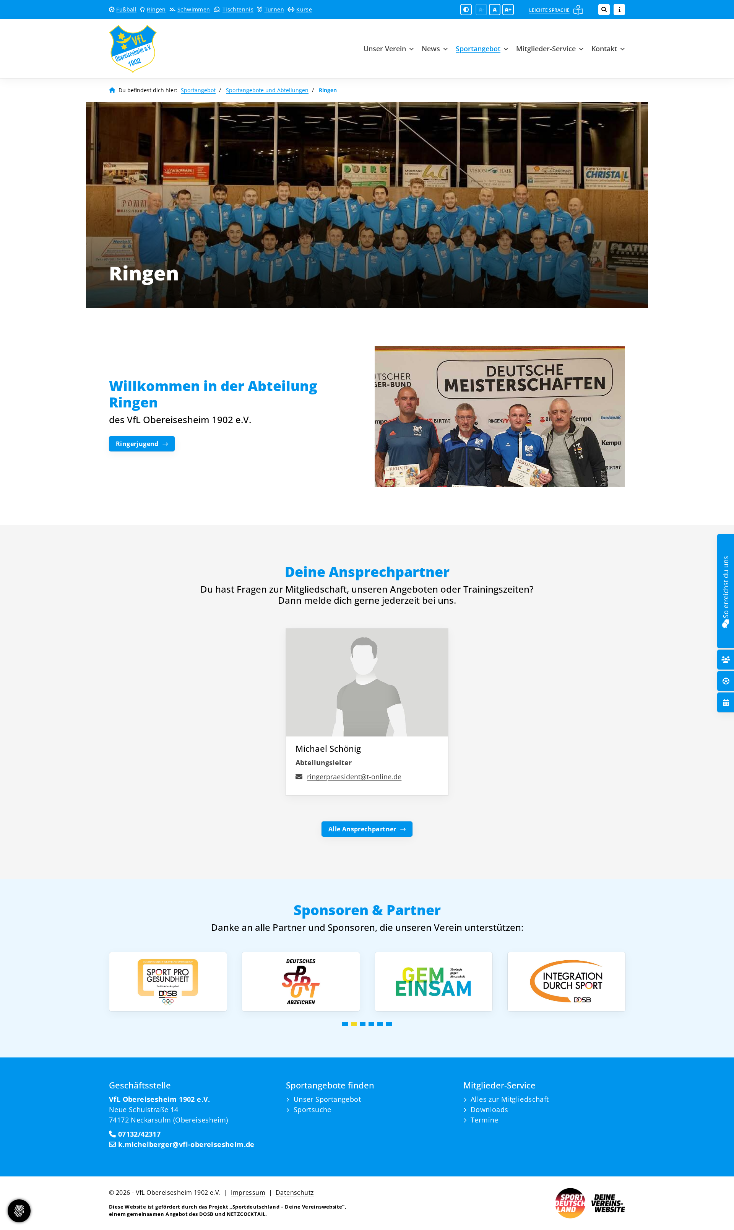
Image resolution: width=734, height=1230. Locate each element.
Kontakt (604, 48)
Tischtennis (237, 9)
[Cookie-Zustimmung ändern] (19, 1210)
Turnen (274, 9)
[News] (726, 702)
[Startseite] (166, 49)
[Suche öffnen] (604, 9)
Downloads (489, 1109)
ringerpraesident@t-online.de (354, 776)
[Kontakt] (725, 622)
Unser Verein (385, 48)
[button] (345, 1024)
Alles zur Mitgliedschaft (510, 1099)
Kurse (304, 9)
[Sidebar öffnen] (619, 9)
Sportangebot (478, 48)
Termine (485, 1119)
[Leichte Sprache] (578, 10)
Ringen (156, 9)
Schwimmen (193, 9)
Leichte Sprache (549, 10)
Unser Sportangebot (327, 1099)
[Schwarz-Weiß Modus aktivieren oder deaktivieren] (466, 9)
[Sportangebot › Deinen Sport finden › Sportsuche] (726, 681)
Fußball (126, 9)
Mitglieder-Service (546, 48)
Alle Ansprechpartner (362, 829)
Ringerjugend (137, 444)
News (431, 48)
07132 (127, 1134)
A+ (508, 9)
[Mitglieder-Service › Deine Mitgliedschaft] (725, 660)
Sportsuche (312, 1109)
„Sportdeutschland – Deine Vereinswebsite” (286, 1206)
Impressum (248, 1192)
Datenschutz (295, 1192)
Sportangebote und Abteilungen (267, 90)
